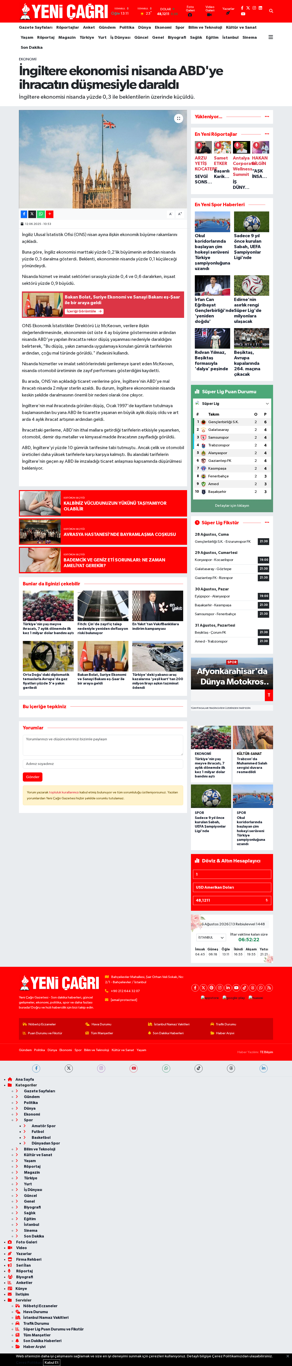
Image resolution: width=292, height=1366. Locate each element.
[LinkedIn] (228, 988)
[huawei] (256, 998)
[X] (203, 988)
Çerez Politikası (29, 1363)
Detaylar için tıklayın (232, 506)
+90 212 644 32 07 (125, 991)
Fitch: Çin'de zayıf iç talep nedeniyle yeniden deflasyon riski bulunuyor (103, 628)
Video (21, 1248)
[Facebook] (195, 988)
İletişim (22, 1294)
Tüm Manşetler (102, 1033)
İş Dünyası (120, 38)
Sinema (249, 38)
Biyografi (177, 38)
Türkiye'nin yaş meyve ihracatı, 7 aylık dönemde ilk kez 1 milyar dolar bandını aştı (48, 628)
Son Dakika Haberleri (168, 1033)
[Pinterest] (211, 988)
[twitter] (69, 1069)
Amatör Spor (43, 1126)
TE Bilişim (266, 1052)
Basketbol (41, 1138)
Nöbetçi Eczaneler (42, 1024)
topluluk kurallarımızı (64, 792)
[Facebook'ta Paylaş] (24, 214)
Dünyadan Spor (45, 1143)
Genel (158, 38)
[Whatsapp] (261, 988)
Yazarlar (24, 1254)
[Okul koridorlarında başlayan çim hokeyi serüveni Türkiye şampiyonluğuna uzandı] (253, 796)
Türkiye (87, 38)
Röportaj (46, 38)
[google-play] (234, 998)
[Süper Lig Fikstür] (267, 523)
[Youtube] (236, 988)
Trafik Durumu (226, 1024)
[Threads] (252, 988)
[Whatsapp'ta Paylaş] (41, 214)
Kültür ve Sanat (241, 28)
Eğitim (212, 38)
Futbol (37, 1132)
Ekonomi (163, 28)
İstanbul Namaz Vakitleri (172, 1024)
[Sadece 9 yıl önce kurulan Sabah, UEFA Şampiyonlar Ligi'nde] (211, 796)
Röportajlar (67, 28)
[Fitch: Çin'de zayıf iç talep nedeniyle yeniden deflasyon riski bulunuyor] (103, 606)
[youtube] (134, 1069)
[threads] (231, 1069)
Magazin (67, 38)
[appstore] (210, 998)
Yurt (102, 38)
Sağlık (196, 38)
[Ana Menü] (271, 38)
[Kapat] (289, 1356)
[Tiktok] (244, 988)
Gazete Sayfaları (35, 28)
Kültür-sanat (249, 754)
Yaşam (27, 38)
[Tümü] (267, 117)
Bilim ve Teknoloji (205, 28)
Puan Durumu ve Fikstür (45, 1033)
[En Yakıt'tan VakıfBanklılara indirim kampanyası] (157, 606)
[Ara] (271, 11)
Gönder (32, 777)
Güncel (141, 38)
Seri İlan (23, 1265)
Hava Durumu (101, 1024)
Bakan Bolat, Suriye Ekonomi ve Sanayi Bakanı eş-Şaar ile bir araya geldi (102, 679)
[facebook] (36, 1069)
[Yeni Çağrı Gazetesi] (64, 11)
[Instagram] (220, 988)
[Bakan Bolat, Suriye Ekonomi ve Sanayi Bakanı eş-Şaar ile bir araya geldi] (103, 656)
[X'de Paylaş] (32, 214)
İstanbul (230, 38)
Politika (127, 28)
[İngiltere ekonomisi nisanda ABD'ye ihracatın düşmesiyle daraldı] (103, 159)
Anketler (24, 1283)
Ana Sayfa (25, 1079)
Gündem (107, 28)
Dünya (144, 28)
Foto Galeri (26, 1242)
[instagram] (101, 1069)
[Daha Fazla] (49, 214)
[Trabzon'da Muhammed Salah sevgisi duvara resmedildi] (253, 737)
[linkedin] (264, 1069)
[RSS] (269, 988)
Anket (89, 28)
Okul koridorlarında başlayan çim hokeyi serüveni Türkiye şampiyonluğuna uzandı (251, 831)
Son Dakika (32, 48)
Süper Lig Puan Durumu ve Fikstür (53, 1329)
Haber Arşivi (225, 1033)
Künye (21, 1289)
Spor (180, 28)
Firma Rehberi (28, 1259)
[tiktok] (199, 1069)
